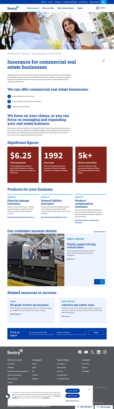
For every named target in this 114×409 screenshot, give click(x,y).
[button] (104, 60)
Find (96, 332)
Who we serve (26, 54)
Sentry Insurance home (13, 54)
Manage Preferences (72, 401)
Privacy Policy (46, 398)
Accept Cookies (73, 391)
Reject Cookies (72, 396)
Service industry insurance (39, 54)
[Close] (89, 390)
